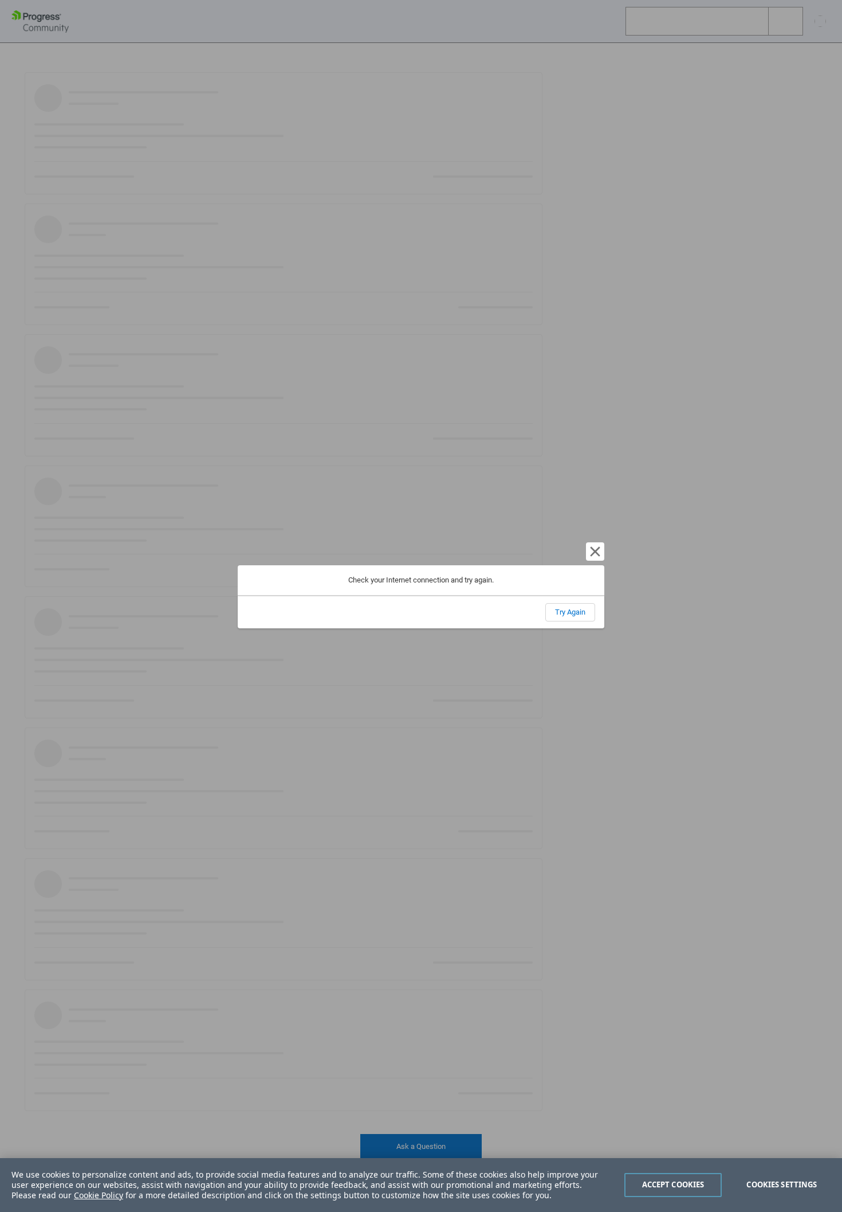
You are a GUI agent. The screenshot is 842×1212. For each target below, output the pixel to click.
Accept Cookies (673, 1184)
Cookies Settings (781, 1184)
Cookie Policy (98, 1195)
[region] (421, 1185)
